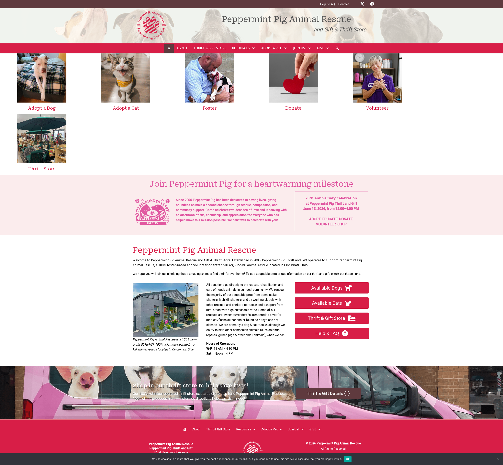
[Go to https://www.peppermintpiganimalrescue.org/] (169, 25)
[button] (362, 4)
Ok (348, 458)
